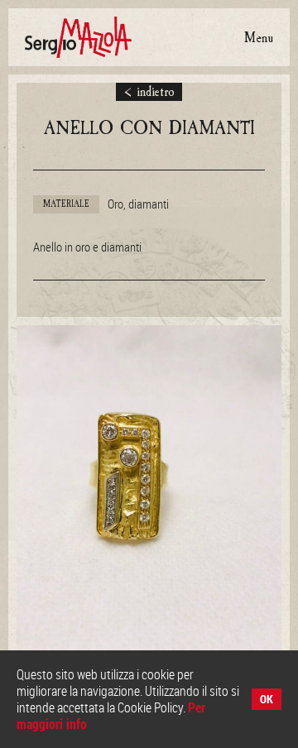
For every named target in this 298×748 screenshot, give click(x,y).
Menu (258, 38)
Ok (266, 699)
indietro (149, 92)
